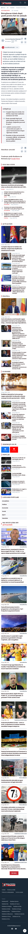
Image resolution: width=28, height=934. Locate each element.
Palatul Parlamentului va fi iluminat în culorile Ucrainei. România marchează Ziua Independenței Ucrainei (14, 753)
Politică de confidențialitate (8, 892)
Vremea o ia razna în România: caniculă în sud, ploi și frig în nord (14, 208)
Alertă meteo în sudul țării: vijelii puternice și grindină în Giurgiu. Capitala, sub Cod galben (12, 638)
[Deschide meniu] (25, 3)
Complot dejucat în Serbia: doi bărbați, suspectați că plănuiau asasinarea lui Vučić (15, 113)
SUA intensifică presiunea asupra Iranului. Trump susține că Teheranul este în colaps (19, 345)
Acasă (4, 7)
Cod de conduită (19, 892)
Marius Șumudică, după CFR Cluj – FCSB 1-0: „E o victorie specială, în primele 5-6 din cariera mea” (12, 695)
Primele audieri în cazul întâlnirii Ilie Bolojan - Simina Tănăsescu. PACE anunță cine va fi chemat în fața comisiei (19, 355)
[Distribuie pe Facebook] (25, 38)
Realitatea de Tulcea (6, 916)
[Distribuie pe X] (25, 42)
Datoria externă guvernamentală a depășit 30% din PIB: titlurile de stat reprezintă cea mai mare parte (18, 428)
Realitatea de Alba (17, 906)
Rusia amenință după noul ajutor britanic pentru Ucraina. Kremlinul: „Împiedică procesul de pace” (15, 121)
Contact (3, 889)
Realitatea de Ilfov (6, 911)
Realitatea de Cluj (16, 916)
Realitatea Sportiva (14, 901)
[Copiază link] (22, 38)
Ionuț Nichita (23, 547)
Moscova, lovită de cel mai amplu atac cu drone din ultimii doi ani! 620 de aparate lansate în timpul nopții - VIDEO (13, 188)
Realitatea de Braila (6, 909)
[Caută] (20, 3)
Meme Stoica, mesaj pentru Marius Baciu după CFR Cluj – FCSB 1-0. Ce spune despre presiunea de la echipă (13, 551)
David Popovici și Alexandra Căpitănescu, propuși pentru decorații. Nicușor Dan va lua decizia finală (13, 868)
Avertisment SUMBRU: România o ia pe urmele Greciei (19, 437)
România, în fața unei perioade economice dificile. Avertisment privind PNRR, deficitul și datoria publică (15, 138)
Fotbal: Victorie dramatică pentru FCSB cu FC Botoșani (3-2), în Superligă (14, 193)
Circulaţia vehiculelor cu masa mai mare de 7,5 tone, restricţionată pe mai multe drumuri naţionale (12, 809)
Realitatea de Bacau (16, 911)
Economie (6, 204)
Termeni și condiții (11, 889)
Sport (5, 197)
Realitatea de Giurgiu (16, 909)
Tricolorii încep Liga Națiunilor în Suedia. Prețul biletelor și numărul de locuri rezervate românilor (13, 667)
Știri (7, 7)
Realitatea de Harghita (7, 906)
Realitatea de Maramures (7, 914)
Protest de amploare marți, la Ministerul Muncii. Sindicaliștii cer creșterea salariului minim (19, 417)
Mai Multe (14, 873)
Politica (6, 218)
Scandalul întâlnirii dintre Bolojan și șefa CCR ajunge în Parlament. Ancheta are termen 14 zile (19, 365)
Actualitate (12, 7)
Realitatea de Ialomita (19, 914)
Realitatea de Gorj (6, 919)
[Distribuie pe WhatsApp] (22, 42)
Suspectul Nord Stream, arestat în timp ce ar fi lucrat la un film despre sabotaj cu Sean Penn (13, 838)
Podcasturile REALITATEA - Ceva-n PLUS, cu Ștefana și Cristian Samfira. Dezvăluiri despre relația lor (13, 724)
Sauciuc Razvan (15, 39)
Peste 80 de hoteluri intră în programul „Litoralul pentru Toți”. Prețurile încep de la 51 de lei (12, 609)
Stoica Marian (23, 749)
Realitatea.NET (5, 901)
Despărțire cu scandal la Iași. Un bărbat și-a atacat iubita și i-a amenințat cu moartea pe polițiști (12, 580)
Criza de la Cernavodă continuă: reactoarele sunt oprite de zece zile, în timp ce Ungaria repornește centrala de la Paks (19, 406)
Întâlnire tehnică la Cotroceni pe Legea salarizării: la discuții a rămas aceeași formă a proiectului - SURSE (13, 396)
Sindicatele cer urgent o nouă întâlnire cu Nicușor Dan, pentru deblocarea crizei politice (13, 214)
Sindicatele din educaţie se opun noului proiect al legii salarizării (12, 781)
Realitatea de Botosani (21, 720)
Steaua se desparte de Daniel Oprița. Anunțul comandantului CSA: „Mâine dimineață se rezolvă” (19, 290)
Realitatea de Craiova (15, 904)
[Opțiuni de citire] (24, 930)
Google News (15, 159)
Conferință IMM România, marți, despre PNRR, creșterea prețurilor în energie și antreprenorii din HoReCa (15, 201)
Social (3, 189)
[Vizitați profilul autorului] (2, 40)
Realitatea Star (5, 904)
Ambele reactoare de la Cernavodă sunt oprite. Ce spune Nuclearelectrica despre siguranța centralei (15, 129)
